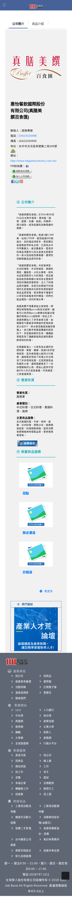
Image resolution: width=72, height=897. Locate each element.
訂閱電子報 (50, 687)
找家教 (19, 794)
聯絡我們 (20, 698)
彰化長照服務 (23, 856)
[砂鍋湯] (36, 554)
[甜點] (36, 475)
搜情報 (47, 681)
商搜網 (19, 721)
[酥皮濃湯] (36, 514)
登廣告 (47, 692)
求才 (46, 772)
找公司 (19, 676)
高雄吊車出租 (51, 850)
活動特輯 (20, 687)
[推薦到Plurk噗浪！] (21, 181)
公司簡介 (18, 24)
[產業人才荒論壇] (36, 628)
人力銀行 (49, 710)
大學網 (19, 737)
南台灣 (47, 715)
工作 (46, 766)
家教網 (47, 737)
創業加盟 (49, 721)
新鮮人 (47, 732)
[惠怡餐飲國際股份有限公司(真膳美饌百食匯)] (27, 166)
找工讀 (47, 794)
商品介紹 (38, 24)
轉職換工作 (22, 788)
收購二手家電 (23, 828)
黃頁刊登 (20, 755)
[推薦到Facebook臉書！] (12, 181)
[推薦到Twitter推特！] (17, 181)
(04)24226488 (28, 135)
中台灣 (19, 715)
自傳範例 (49, 783)
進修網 (19, 726)
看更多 (48, 591)
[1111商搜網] (36, 6)
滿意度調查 (22, 692)
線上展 (47, 760)
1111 (18, 710)
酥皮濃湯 (29, 533)
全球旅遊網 (22, 743)
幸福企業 (20, 783)
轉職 (18, 732)
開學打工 (49, 788)
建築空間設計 (23, 850)
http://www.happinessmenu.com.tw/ (33, 160)
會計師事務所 (51, 839)
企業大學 (49, 726)
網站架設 (20, 766)
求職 (18, 777)
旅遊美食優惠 (23, 681)
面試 (46, 777)
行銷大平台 (50, 743)
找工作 (19, 772)
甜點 (26, 493)
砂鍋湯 (27, 572)
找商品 (47, 676)
